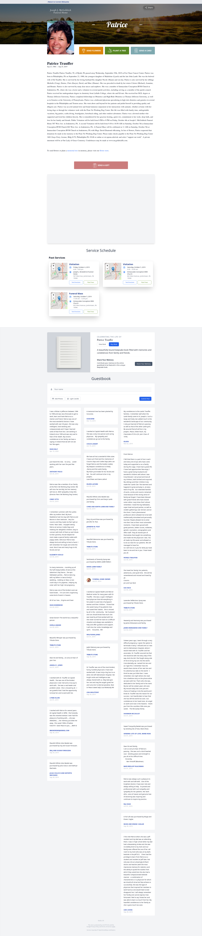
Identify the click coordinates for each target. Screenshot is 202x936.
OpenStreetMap (103, 930)
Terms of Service (107, 927)
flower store (104, 150)
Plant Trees (90, 282)
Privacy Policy (95, 927)
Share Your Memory (144, 364)
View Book (102, 344)
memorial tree (72, 150)
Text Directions (76, 282)
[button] (59, 269)
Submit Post (145, 399)
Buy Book (114, 344)
